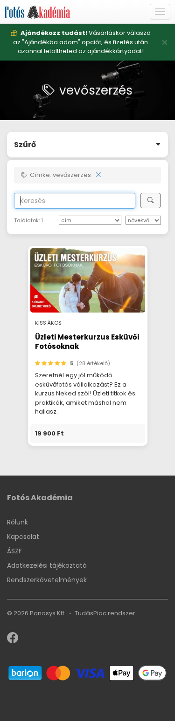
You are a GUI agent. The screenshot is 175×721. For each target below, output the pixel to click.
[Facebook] (12, 640)
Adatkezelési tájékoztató (47, 565)
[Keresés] (150, 200)
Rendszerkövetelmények (47, 580)
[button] (87, 433)
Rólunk (17, 522)
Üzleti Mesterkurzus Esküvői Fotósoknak (87, 341)
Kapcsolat (23, 536)
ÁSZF (14, 551)
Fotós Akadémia (40, 497)
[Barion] (87, 672)
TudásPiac (90, 613)
